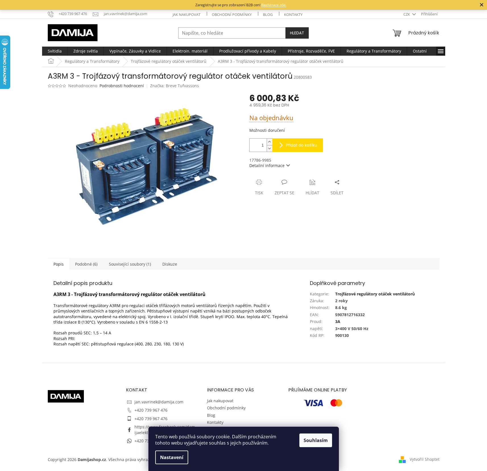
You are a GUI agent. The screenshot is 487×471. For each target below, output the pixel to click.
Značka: (174, 85)
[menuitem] (54, 51)
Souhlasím (316, 440)
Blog (268, 14)
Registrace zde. (273, 4)
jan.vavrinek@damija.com (158, 402)
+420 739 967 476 (150, 410)
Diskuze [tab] (169, 264)
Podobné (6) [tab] (86, 264)
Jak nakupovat (186, 14)
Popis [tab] (58, 264)
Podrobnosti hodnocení (122, 85)
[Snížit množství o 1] (269, 148)
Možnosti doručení (267, 130)
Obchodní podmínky (232, 14)
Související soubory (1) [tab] (130, 264)
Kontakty (293, 14)
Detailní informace (267, 165)
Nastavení (171, 457)
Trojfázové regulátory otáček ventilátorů (375, 294)
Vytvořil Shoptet (425, 459)
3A (337, 321)
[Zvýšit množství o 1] (269, 142)
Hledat (297, 33)
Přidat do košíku (301, 145)
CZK (407, 14)
